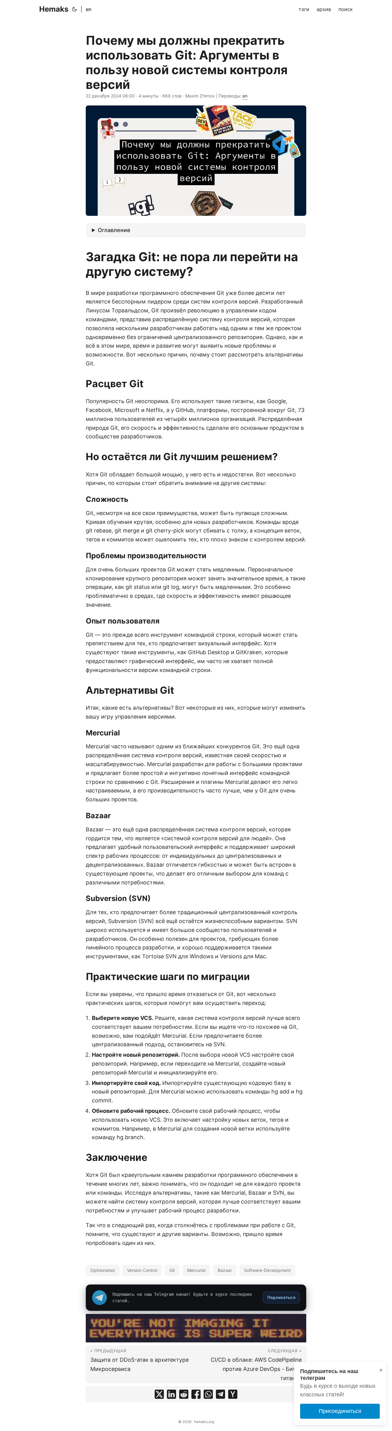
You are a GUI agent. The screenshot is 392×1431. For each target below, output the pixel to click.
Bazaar (225, 1270)
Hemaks (53, 9)
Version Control (142, 1270)
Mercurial (196, 1270)
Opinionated (102, 1270)
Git (172, 1270)
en (89, 9)
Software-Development (267, 1270)
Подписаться (281, 1297)
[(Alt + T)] (74, 9)
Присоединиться (340, 1411)
